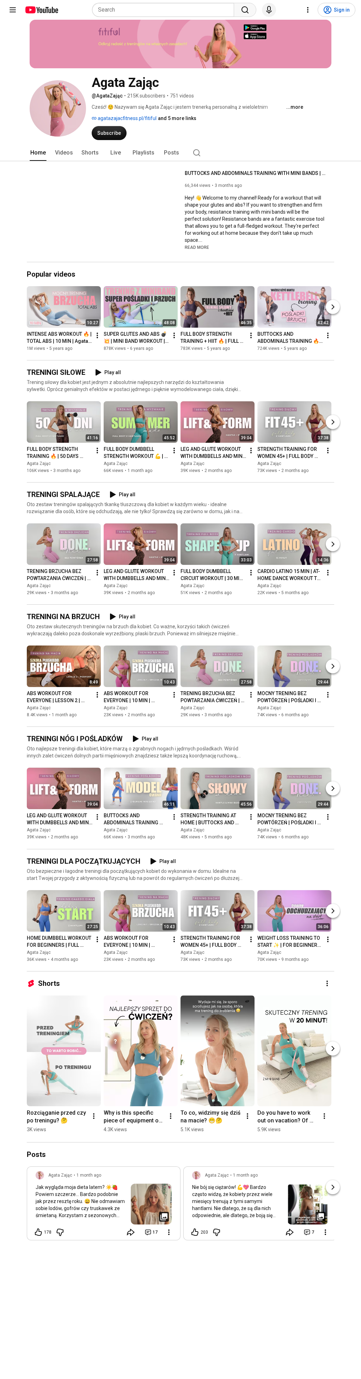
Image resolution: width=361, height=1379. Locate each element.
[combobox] (165, 10)
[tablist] (180, 152)
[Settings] (308, 10)
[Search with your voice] (269, 10)
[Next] (333, 307)
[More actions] (97, 335)
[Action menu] (169, 1232)
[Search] (245, 10)
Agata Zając (39, 463)
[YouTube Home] (41, 10)
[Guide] (12, 10)
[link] (104, 1205)
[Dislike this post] (60, 1232)
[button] (197, 247)
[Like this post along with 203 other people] (195, 1232)
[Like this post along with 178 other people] (38, 1232)
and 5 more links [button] (177, 118)
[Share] (131, 1232)
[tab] (38, 152)
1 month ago (89, 1175)
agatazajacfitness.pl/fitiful (127, 118)
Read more (197, 247)
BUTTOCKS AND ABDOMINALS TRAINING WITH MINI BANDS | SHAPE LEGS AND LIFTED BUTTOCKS (255, 173)
